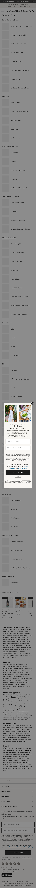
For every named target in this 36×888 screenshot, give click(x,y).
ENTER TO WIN (18, 472)
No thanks (18, 476)
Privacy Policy (22, 468)
